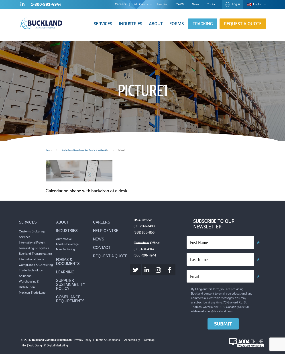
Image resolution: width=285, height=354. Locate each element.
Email (194, 276)
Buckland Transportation (35, 254)
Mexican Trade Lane (32, 293)
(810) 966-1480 (144, 226)
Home (48, 150)
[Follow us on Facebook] (169, 269)
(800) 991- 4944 (145, 255)
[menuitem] (255, 4)
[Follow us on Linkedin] (22, 5)
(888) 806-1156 (144, 232)
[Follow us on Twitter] (135, 269)
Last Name (199, 259)
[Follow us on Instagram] (158, 269)
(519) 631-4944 (144, 249)
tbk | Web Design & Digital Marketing (45, 345)
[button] (103, 23)
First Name (199, 242)
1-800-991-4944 (46, 4)
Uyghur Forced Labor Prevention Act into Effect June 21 (84, 150)
